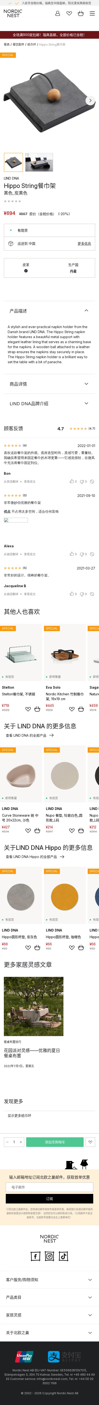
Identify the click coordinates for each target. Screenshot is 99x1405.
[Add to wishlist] (28, 709)
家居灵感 (13, 1315)
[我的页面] (57, 13)
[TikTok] (63, 1255)
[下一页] (90, 100)
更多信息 (84, 243)
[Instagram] (49, 1255)
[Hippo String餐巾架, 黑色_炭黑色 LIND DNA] (49, 100)
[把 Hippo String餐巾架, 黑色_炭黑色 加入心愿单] (90, 1142)
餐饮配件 (18, 44)
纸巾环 (31, 44)
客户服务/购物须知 (22, 1279)
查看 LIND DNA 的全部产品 (26, 735)
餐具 (7, 44)
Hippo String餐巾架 (52, 44)
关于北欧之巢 (17, 1332)
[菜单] (92, 13)
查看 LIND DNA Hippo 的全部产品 (31, 857)
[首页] (13, 13)
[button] (12, 201)
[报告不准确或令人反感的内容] (92, 481)
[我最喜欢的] (69, 13)
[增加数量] (21, 1142)
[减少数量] (7, 1142)
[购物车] (81, 13)
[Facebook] (36, 1255)
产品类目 (13, 1297)
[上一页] (8, 100)
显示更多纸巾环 (19, 1115)
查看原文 (30, 481)
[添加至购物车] (37, 709)
